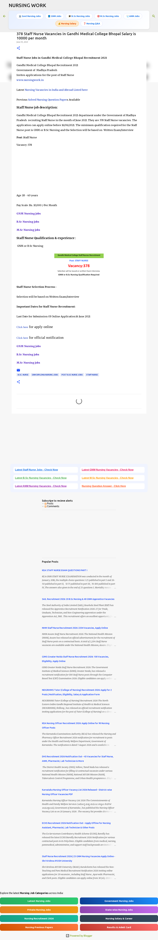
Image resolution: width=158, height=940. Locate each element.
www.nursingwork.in (30, 79)
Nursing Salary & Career (119, 918)
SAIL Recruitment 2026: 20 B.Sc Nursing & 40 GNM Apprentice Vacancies (78, 599)
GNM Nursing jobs (29, 213)
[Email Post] (18, 371)
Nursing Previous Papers (39, 927)
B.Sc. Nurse (23, 375)
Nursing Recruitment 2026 (39, 918)
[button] (18, 48)
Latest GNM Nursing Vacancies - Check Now (107, 469)
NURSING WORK (27, 5)
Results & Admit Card (119, 927)
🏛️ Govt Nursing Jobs (30, 16)
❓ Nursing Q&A (91, 23)
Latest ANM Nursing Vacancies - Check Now (41, 486)
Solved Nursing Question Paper (47, 99)
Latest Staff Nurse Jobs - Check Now (36, 469)
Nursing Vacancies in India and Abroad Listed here (56, 89)
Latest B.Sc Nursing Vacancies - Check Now (41, 478)
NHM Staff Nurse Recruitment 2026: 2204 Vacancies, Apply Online (75, 628)
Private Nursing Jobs (39, 909)
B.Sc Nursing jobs (28, 221)
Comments (52, 506)
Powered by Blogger (80, 935)
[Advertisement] (79, 171)
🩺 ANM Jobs (132, 16)
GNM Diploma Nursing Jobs (45, 375)
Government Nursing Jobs (119, 901)
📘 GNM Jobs (54, 16)
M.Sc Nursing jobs (28, 229)
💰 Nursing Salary (67, 23)
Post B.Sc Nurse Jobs (72, 375)
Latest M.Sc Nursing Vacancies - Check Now (107, 478)
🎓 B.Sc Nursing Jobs (79, 16)
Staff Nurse (92, 375)
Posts (49, 503)
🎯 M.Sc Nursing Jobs (108, 16)
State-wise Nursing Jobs (119, 909)
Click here (22, 327)
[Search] (154, 16)
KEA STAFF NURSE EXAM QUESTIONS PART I (64, 570)
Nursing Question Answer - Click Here (104, 486)
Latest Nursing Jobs (39, 901)
